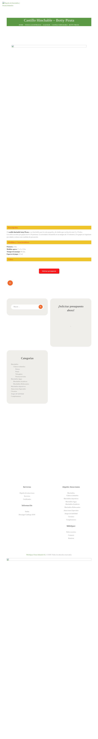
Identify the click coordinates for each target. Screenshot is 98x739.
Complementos (16, 396)
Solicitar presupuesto (49, 271)
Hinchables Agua (16, 379)
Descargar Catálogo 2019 (27, 514)
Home (21, 25)
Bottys (17, 369)
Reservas (71, 538)
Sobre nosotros (71, 532)
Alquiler (46, 25)
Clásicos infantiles (19, 366)
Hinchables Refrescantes (21, 384)
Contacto (71, 535)
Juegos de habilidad (17, 394)
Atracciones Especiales (18, 389)
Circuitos (14, 391)
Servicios (27, 496)
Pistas (17, 371)
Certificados (27, 499)
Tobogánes (18, 374)
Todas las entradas (33, 25)
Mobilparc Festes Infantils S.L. (36, 555)
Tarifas (27, 511)
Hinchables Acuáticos (20, 381)
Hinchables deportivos (18, 386)
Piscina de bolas (20, 376)
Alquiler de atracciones (26, 493)
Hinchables (14, 364)
